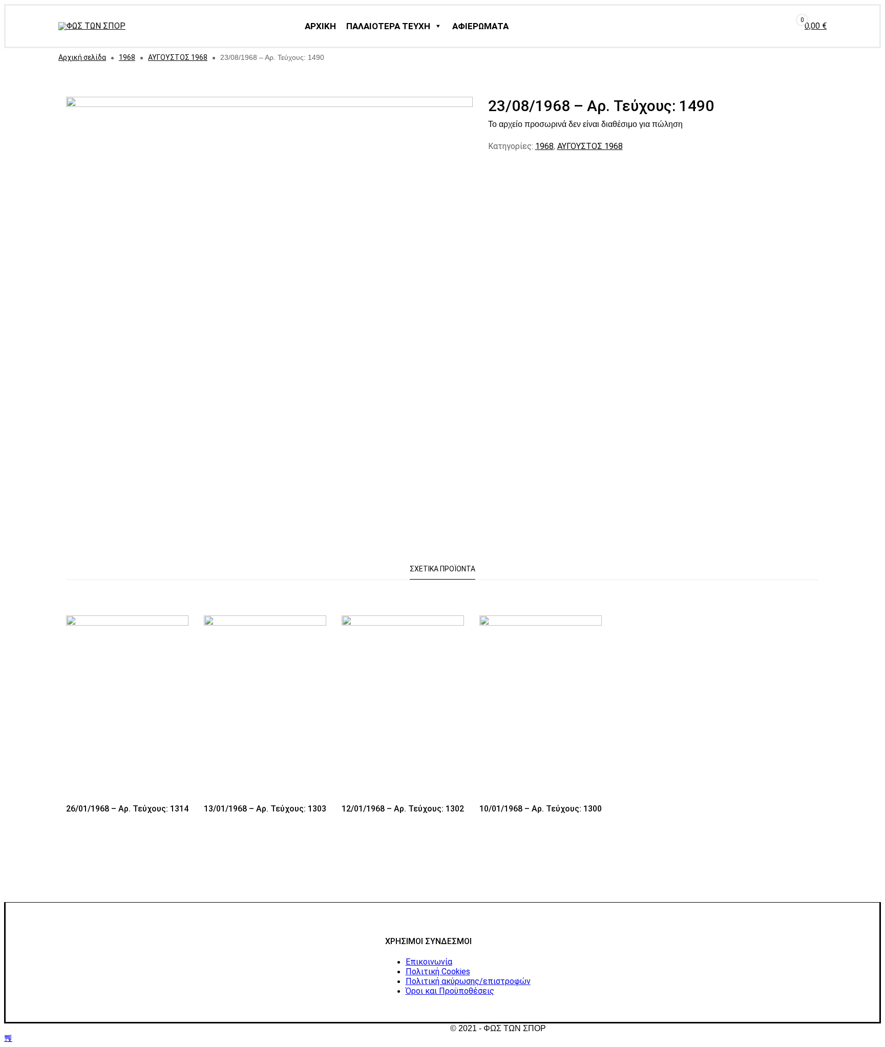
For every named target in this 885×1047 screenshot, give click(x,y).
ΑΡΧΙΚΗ (320, 26)
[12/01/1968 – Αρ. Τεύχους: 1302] (403, 707)
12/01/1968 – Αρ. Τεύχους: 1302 (403, 809)
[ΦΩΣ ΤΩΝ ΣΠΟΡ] (91, 26)
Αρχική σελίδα (82, 57)
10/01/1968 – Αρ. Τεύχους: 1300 (540, 809)
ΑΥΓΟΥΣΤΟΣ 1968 (177, 57)
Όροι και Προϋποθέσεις (450, 991)
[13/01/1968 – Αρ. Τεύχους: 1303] (265, 707)
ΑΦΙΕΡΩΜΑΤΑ (480, 26)
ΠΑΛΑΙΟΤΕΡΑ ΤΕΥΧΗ (388, 26)
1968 (127, 57)
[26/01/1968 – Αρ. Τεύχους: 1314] (127, 707)
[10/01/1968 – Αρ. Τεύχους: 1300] (540, 707)
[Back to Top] (8, 1038)
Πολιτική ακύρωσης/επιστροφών (468, 981)
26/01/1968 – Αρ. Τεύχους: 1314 (127, 809)
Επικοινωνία (429, 962)
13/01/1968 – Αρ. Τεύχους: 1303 (265, 809)
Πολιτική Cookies (438, 971)
